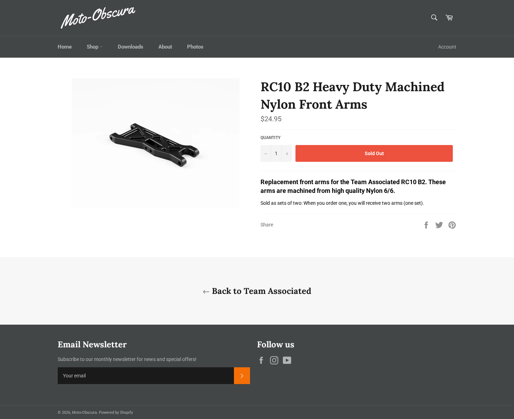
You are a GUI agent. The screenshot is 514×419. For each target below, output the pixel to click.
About (165, 47)
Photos (195, 47)
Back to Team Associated (260, 291)
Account (447, 47)
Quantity (270, 137)
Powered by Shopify (116, 412)
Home (65, 47)
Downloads (130, 47)
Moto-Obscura (84, 412)
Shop (93, 47)
